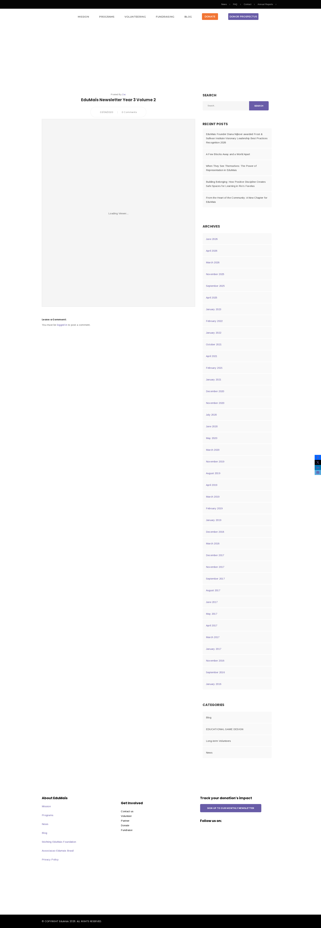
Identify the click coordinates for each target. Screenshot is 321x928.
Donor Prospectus (243, 16)
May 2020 (211, 438)
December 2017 (215, 555)
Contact (247, 4)
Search (258, 106)
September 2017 (215, 578)
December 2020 (215, 391)
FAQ (235, 4)
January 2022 (213, 332)
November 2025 (215, 274)
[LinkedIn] (318, 467)
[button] (160, 17)
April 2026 (211, 250)
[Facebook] (318, 457)
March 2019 (213, 496)
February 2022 (214, 321)
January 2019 (213, 520)
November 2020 (215, 403)
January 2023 (213, 309)
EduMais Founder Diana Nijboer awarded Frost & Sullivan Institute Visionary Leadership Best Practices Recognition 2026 (237, 138)
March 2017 (213, 637)
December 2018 (215, 531)
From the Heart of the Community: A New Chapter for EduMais (237, 199)
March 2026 (213, 262)
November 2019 (215, 461)
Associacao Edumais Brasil (58, 850)
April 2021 (211, 356)
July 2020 (211, 414)
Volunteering (135, 16)
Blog (188, 16)
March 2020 (213, 449)
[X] (318, 462)
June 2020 (212, 426)
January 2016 (213, 684)
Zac (124, 94)
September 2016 (215, 672)
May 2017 (211, 613)
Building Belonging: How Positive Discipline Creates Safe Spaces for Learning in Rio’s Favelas (236, 183)
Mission (83, 16)
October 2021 (214, 344)
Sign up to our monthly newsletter (230, 808)
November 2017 (215, 566)
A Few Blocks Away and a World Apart (228, 154)
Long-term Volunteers (218, 740)
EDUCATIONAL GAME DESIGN (224, 729)
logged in (62, 324)
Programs (106, 16)
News (224, 4)
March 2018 (213, 543)
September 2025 (215, 285)
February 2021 (214, 367)
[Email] (318, 472)
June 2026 (212, 239)
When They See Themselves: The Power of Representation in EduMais (231, 167)
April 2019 (211, 484)
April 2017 (211, 625)
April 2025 (211, 297)
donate (210, 16)
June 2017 (212, 602)
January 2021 (213, 379)
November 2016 (215, 660)
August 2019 (213, 473)
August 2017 (213, 590)
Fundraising (165, 16)
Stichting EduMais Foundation (59, 841)
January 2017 (213, 648)
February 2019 (214, 508)
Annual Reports (265, 4)
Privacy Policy (50, 859)
